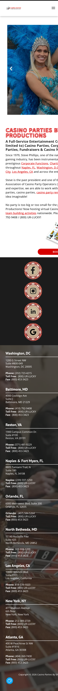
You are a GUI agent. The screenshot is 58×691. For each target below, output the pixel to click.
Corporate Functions (34, 163)
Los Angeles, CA (22, 172)
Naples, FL (28, 167)
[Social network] (9, 681)
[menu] (53, 8)
